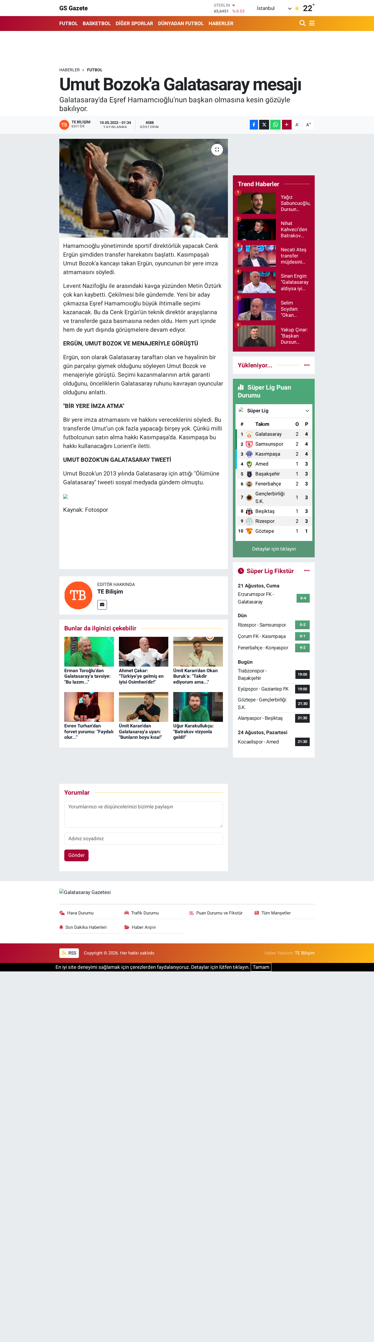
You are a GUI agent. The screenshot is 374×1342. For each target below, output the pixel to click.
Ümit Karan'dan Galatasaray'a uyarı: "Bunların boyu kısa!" (140, 731)
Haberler (69, 70)
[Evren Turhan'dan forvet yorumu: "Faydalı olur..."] (89, 707)
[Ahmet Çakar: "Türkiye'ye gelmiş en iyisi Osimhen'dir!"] (144, 651)
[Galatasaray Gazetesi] (85, 892)
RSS (71, 953)
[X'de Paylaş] (264, 124)
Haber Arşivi (144, 927)
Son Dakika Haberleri (86, 927)
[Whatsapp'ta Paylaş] (275, 124)
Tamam (261, 967)
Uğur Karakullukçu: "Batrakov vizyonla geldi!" (193, 731)
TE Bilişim (110, 591)
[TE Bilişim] (78, 595)
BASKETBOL (97, 23)
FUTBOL (68, 23)
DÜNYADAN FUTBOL (181, 23)
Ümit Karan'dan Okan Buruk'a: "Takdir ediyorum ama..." (195, 676)
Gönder (76, 855)
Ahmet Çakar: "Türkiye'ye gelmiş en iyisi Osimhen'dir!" (141, 676)
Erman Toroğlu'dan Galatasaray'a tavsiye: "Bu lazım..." (87, 676)
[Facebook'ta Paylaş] (254, 124)
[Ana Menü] (311, 23)
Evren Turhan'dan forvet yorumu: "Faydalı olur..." (88, 731)
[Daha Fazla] (287, 124)
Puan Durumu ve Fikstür (219, 913)
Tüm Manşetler (276, 913)
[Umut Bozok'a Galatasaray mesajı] (143, 188)
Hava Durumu (80, 913)
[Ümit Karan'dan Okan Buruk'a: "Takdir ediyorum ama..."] (198, 651)
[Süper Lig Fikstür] (307, 571)
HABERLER (221, 23)
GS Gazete (73, 8)
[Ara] (303, 23)
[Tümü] (307, 365)
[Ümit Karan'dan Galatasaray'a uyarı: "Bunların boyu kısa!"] (144, 707)
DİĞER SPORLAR (134, 23)
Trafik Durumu (145, 913)
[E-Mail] (102, 605)
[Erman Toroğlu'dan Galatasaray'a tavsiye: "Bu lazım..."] (89, 651)
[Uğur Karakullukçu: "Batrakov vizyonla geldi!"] (198, 707)
